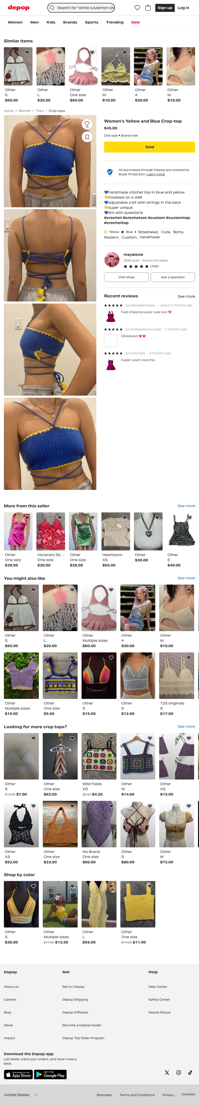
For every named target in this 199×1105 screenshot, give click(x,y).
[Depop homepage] (19, 8)
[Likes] (137, 7)
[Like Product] (27, 52)
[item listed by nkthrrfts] (99, 756)
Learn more (156, 174)
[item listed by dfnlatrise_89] (99, 824)
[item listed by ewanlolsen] (137, 904)
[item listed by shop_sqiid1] (60, 824)
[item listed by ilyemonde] (99, 608)
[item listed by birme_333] (176, 608)
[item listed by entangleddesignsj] (99, 904)
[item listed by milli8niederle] (21, 904)
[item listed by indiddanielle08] (137, 824)
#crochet (113, 218)
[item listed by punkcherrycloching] (21, 824)
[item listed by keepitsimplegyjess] (176, 675)
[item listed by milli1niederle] (99, 675)
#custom (157, 218)
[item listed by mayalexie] (18, 531)
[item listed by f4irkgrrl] (21, 675)
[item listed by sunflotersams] (60, 756)
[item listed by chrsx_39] (60, 904)
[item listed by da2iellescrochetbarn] (176, 756)
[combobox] (81, 8)
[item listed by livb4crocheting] (137, 608)
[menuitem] (15, 22)
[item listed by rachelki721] (137, 675)
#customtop (178, 218)
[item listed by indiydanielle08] (176, 824)
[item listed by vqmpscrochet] (21, 608)
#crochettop (116, 223)
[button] (159, 266)
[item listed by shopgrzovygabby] (137, 756)
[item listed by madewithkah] (60, 608)
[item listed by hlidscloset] (60, 675)
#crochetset (135, 218)
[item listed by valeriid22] (21, 756)
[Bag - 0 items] (148, 7)
